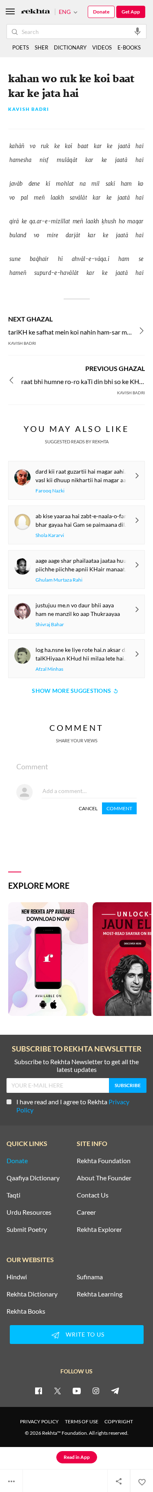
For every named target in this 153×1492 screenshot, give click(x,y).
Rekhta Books (26, 1311)
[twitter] (57, 1390)
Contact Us (93, 1195)
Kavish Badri (28, 109)
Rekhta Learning (99, 1294)
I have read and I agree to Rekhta (72, 1106)
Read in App (77, 1457)
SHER (41, 47)
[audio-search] (137, 31)
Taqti (13, 1195)
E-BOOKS (129, 47)
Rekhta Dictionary (32, 1294)
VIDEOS (102, 47)
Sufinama (90, 1277)
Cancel (88, 808)
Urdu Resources (29, 1212)
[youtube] (76, 1390)
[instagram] (95, 1390)
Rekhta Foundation (104, 1160)
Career (86, 1212)
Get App (131, 12)
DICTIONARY (70, 47)
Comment (119, 808)
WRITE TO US (85, 1334)
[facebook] (38, 1390)
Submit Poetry (27, 1229)
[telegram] (115, 1390)
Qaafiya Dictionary (33, 1178)
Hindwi (17, 1277)
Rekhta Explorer (99, 1229)
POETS (20, 47)
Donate (101, 12)
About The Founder (104, 1178)
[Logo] (35, 12)
